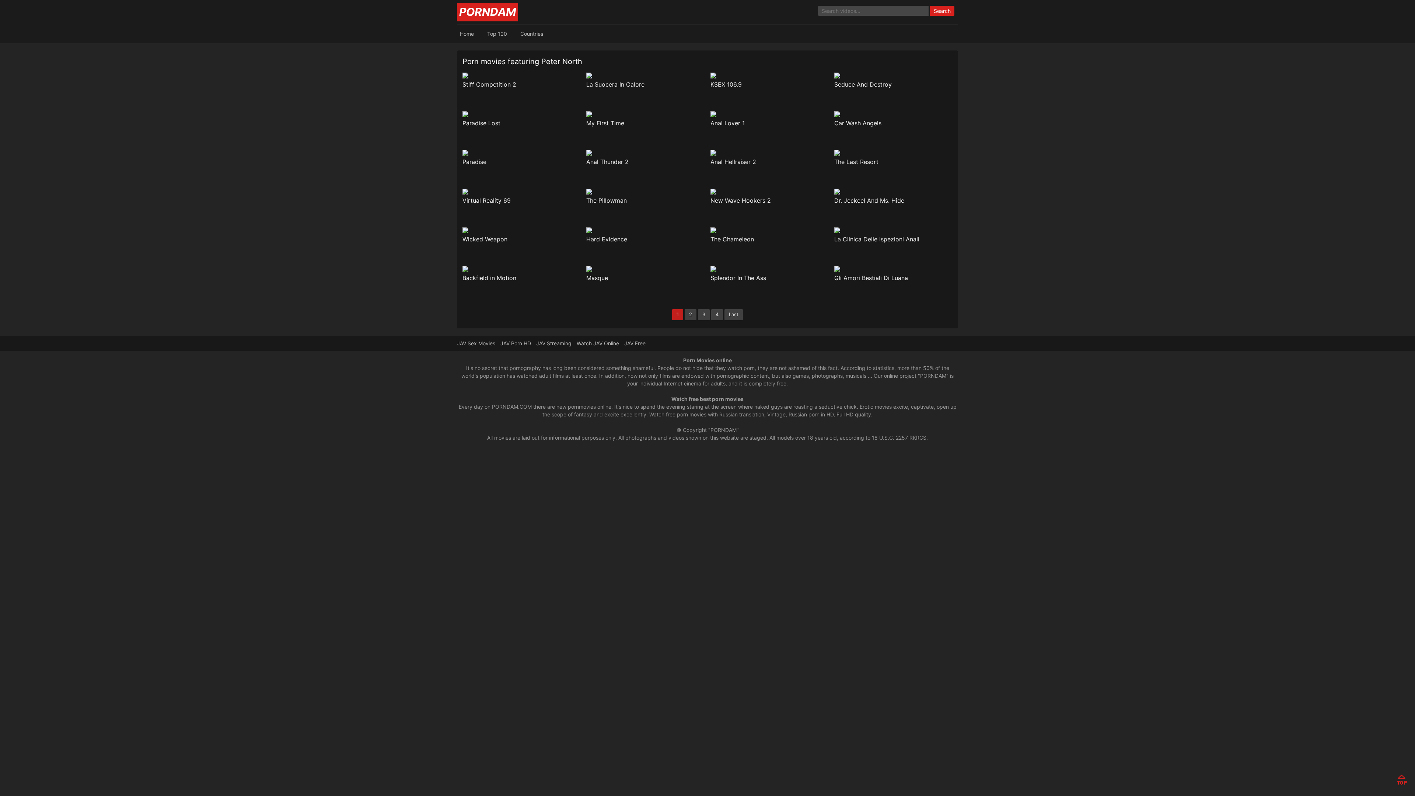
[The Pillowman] (645, 192)
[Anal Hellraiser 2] (769, 153)
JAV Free (635, 343)
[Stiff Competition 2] (521, 75)
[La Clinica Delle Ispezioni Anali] (893, 230)
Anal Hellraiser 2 (733, 161)
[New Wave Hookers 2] (769, 192)
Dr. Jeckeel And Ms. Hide (869, 200)
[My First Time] (645, 114)
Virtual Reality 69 (486, 200)
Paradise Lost (481, 123)
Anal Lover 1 (727, 123)
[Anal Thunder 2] (645, 153)
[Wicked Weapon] (521, 230)
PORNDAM (487, 11)
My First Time (605, 123)
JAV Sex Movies (476, 343)
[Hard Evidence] (645, 230)
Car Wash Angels (857, 123)
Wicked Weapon (484, 239)
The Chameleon (732, 239)
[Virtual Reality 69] (521, 192)
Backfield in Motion (489, 278)
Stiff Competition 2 (489, 84)
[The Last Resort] (893, 153)
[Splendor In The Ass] (769, 269)
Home (467, 34)
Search (942, 11)
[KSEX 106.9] (769, 75)
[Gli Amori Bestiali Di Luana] (893, 269)
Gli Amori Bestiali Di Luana (871, 278)
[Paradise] (521, 153)
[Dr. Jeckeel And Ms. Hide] (893, 192)
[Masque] (645, 269)
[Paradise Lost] (521, 114)
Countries (531, 34)
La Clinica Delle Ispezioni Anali (876, 239)
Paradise (474, 161)
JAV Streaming (554, 343)
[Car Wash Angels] (893, 114)
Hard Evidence (606, 239)
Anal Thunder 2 (607, 161)
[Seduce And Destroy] (893, 75)
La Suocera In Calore (615, 84)
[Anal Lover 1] (769, 114)
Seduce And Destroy (863, 84)
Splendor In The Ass (738, 278)
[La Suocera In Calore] (645, 75)
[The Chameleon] (769, 230)
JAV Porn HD (515, 343)
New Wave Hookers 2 (740, 200)
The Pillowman (606, 200)
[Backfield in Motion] (521, 269)
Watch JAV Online (598, 343)
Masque (597, 278)
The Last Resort (856, 161)
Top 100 (497, 34)
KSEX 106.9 (726, 84)
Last (733, 314)
